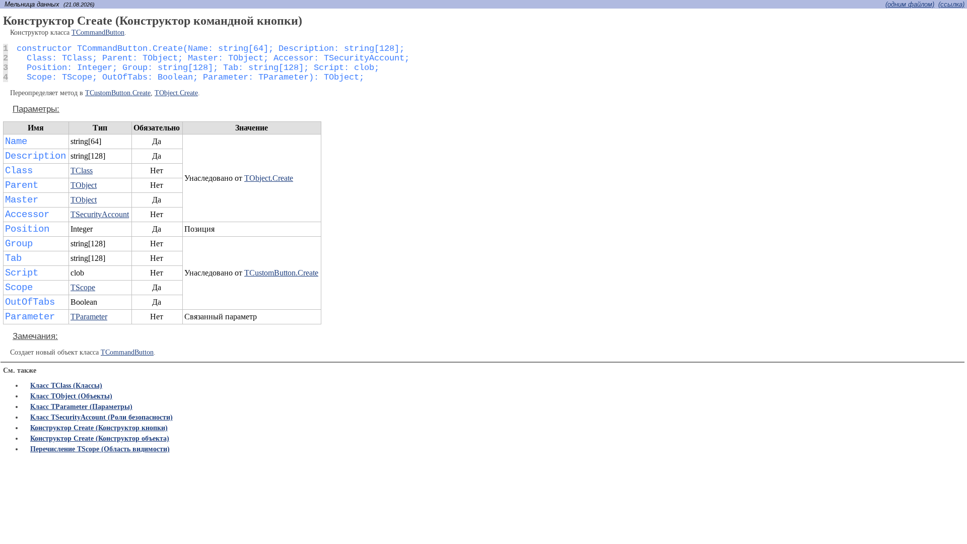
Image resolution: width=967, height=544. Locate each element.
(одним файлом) (909, 4)
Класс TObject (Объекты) (71, 396)
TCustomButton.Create (118, 93)
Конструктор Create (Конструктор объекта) (99, 438)
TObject (84, 185)
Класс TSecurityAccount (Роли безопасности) (101, 417)
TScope (83, 287)
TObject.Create (176, 93)
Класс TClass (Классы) (66, 385)
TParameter (89, 316)
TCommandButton (98, 32)
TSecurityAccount (100, 214)
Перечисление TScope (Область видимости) (100, 449)
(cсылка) (951, 4)
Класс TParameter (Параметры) (81, 407)
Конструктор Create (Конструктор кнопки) (99, 428)
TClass (82, 170)
